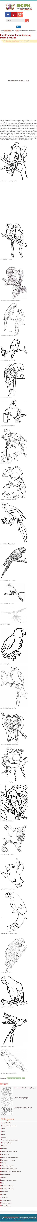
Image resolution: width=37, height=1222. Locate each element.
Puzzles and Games (8, 1188)
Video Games (6, 1206)
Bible (3, 1128)
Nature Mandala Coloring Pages (25, 1088)
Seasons (5, 1191)
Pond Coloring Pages (21, 1098)
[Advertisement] (18, 61)
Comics (4, 1145)
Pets (3, 1183)
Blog (3, 1134)
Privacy (25, 1218)
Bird (17, 30)
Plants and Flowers (8, 1186)
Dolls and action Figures (9, 1151)
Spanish (4, 1197)
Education (5, 1154)
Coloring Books (7, 1143)
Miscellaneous (6, 1174)
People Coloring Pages (9, 1180)
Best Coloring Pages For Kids (11, 1217)
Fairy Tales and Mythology (10, 1157)
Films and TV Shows (8, 1160)
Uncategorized (6, 1203)
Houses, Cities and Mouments (11, 1171)
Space (4, 1194)
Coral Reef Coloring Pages (23, 1107)
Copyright (30, 1218)
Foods (4, 1163)
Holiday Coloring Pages (9, 1168)
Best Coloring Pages (12, 41)
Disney (4, 1148)
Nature (4, 1177)
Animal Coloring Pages (9, 30)
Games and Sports (8, 1166)
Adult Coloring (6, 1123)
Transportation (6, 1200)
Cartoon (4, 1137)
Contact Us (20, 1220)
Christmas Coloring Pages (10, 1140)
